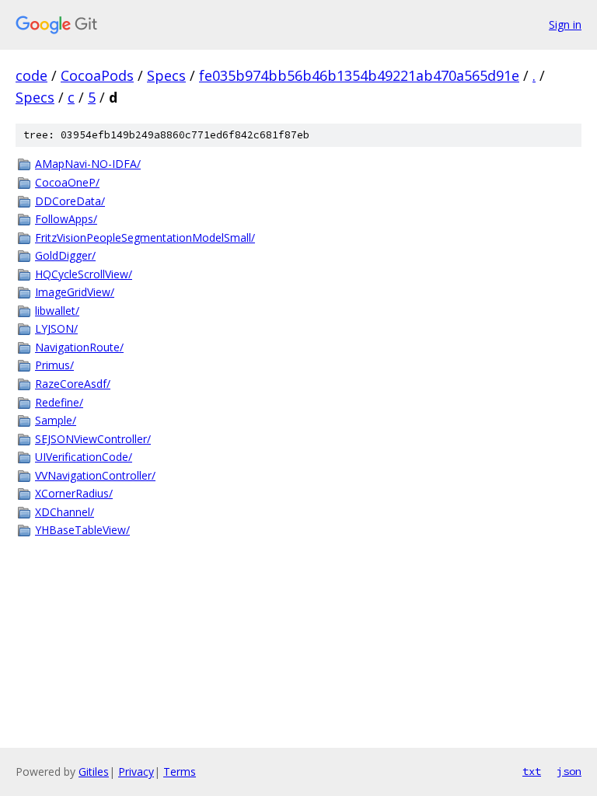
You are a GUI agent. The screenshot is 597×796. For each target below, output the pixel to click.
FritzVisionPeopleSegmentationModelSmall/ (145, 237)
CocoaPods (97, 75)
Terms (179, 771)
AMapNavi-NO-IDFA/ (88, 163)
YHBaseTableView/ (82, 529)
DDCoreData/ (70, 201)
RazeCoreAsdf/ (72, 383)
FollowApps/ (66, 218)
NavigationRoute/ (79, 347)
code (31, 75)
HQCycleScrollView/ (83, 274)
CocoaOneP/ (67, 182)
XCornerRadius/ (74, 493)
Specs (166, 75)
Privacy (136, 771)
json (569, 771)
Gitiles (94, 771)
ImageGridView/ (74, 292)
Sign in (565, 24)
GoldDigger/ (65, 255)
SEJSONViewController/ (93, 438)
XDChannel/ (64, 511)
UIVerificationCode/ (83, 456)
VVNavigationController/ (95, 475)
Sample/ (55, 420)
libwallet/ (57, 310)
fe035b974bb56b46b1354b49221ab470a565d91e (359, 75)
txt (531, 771)
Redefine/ (59, 402)
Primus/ (54, 365)
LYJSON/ (56, 328)
